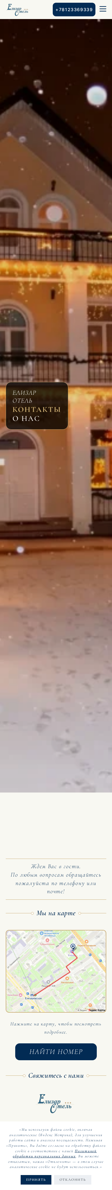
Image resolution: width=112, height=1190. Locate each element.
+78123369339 (74, 9)
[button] (56, 971)
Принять (36, 1179)
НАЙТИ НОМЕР (56, 1051)
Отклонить (73, 1179)
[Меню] (102, 9)
